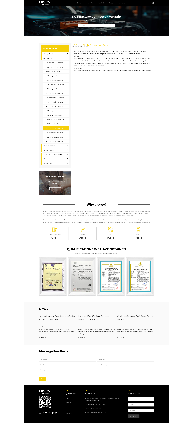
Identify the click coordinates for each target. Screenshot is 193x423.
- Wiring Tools (47, 163)
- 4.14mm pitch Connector (54, 102)
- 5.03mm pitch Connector (55, 119)
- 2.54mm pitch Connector (55, 84)
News (111, 3)
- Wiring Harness (48, 150)
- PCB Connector (48, 58)
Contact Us (122, 3)
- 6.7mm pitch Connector (54, 141)
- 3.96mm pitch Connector (55, 98)
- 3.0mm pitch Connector (54, 89)
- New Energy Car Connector (52, 154)
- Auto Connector (49, 146)
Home (79, 3)
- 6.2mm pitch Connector (54, 133)
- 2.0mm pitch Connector (54, 76)
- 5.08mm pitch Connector (55, 124)
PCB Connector (94, 21)
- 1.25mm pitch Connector (54, 67)
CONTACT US (55, 189)
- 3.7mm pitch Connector (54, 93)
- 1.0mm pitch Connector (54, 63)
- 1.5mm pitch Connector (54, 71)
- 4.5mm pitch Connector (54, 111)
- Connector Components (51, 159)
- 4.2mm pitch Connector (54, 106)
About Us (90, 3)
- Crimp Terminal (49, 54)
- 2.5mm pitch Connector (54, 80)
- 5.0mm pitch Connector (54, 115)
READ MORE (43, 337)
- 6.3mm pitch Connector (54, 137)
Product (101, 3)
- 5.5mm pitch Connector (54, 128)
